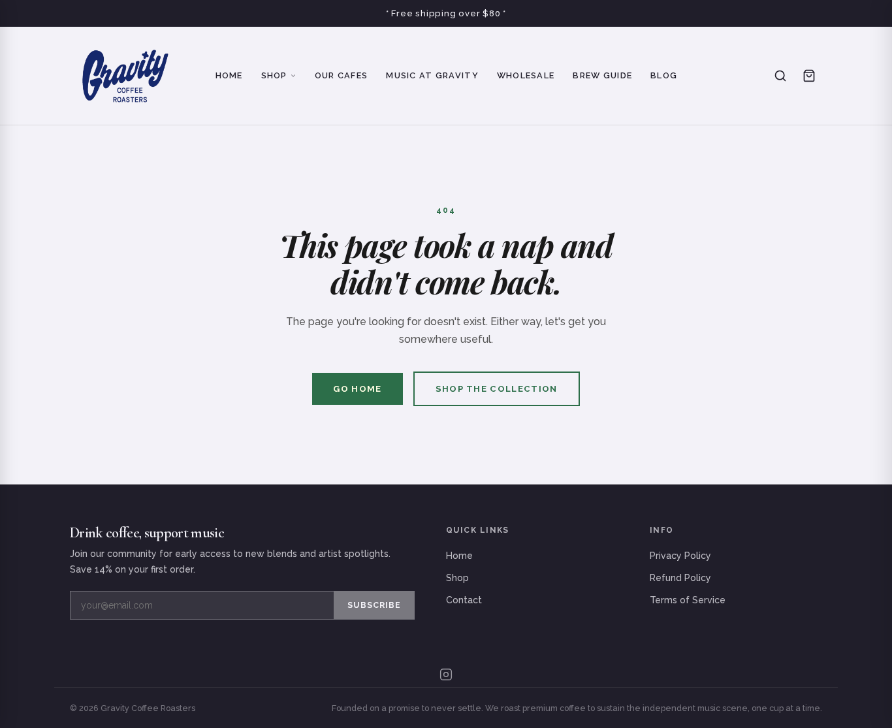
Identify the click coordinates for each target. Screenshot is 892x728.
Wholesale (526, 75)
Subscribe (374, 605)
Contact (464, 600)
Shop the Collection (497, 389)
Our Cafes (341, 75)
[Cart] (809, 76)
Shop (274, 75)
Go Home (357, 389)
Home (229, 75)
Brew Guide (602, 75)
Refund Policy (680, 578)
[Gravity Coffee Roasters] (125, 75)
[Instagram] (446, 674)
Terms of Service (687, 600)
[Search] (780, 76)
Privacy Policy (680, 555)
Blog (663, 75)
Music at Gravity (432, 75)
